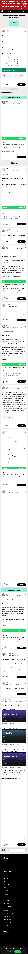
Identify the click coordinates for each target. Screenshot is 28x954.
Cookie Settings (12, 944)
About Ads (5, 946)
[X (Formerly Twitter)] (9, 931)
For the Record (7, 871)
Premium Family (7, 919)
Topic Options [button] (13, 89)
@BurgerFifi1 (9, 107)
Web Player (6, 900)
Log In (22, 11)
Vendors (5, 890)
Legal (4, 942)
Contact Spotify (7, 906)
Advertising (6, 884)
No (11, 951)
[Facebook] (14, 931)
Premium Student (7, 922)
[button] (25, 31)
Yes (17, 951)
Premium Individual (8, 913)
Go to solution (14, 24)
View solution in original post (9, 151)
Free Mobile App (7, 903)
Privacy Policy (5, 944)
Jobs (4, 868)
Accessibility (11, 946)
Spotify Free (6, 926)
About (5, 865)
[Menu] (25, 11)
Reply (21, 84)
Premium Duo (6, 916)
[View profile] (3, 31)
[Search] (19, 11)
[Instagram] (5, 931)
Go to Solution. (11, 70)
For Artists (6, 878)
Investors (5, 887)
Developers (6, 881)
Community (8, 11)
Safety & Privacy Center (11, 942)
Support (5, 897)
